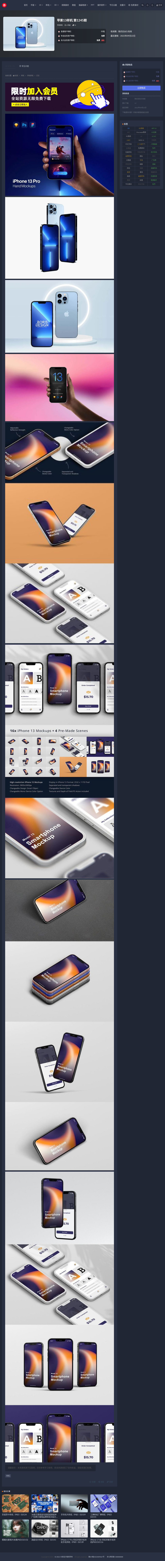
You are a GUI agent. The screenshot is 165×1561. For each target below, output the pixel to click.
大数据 (128, 160)
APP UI (154, 128)
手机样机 (60, 25)
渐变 (128, 172)
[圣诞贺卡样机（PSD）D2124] (15, 1503)
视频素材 (65, 5)
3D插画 (141, 128)
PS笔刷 (128, 136)
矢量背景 (154, 176)
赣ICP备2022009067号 (96, 1557)
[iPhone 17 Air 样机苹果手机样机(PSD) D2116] (103, 1529)
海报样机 (154, 168)
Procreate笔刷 (141, 132)
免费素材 (134, 5)
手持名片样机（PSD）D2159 (73, 1515)
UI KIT (154, 136)
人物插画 (154, 144)
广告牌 (154, 160)
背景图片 (154, 180)
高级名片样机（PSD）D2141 (43, 1540)
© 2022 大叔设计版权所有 (64, 1557)
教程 (74, 5)
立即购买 (141, 88)
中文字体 (128, 144)
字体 (141, 160)
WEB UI (141, 140)
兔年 (153, 148)
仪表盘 (128, 148)
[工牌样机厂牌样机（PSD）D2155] (103, 1503)
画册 (128, 176)
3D (128, 128)
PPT (92, 5)
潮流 (141, 172)
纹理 (141, 180)
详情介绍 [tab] (11, 66)
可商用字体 (141, 152)
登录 (160, 5)
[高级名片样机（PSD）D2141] (44, 1529)
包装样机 (128, 152)
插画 (153, 164)
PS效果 (153, 132)
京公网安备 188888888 (115, 1557)
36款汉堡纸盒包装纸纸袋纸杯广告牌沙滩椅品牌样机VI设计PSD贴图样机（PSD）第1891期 (44, 1517)
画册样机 (141, 176)
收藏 (93, 1482)
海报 (102, 1482)
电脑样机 (154, 172)
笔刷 (128, 180)
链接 (111, 1482)
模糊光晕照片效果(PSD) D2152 (15, 1540)
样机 (22, 75)
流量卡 (122, 5)
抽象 (141, 164)
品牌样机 (128, 156)
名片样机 (154, 152)
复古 (153, 156)
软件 (153, 184)
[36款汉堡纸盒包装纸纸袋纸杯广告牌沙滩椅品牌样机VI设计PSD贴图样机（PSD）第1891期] (44, 1503)
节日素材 (128, 184)
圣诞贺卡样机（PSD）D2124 (14, 1515)
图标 (141, 156)
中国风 (154, 140)
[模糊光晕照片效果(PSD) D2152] (15, 1529)
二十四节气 (141, 144)
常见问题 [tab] (25, 66)
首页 (26, 5)
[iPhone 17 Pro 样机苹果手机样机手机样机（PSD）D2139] (74, 1529)
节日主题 (113, 5)
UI (141, 136)
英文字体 (141, 184)
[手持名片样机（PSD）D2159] (74, 1503)
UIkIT (128, 140)
